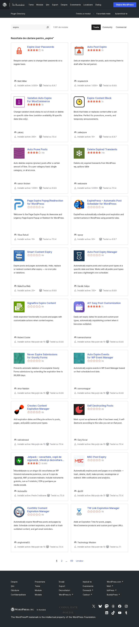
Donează (88, 590)
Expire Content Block (99, 98)
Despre (14, 582)
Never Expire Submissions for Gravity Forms (42, 356)
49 (71, 560)
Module (38, 590)
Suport (62, 586)
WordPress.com (115, 582)
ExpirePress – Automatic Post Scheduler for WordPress (104, 202)
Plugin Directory (18, 13)
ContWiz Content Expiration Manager (38, 510)
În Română (41, 610)
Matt (110, 586)
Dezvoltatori (64, 590)
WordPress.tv (66, 594)
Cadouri (87, 594)
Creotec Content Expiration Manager (38, 407)
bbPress (112, 590)
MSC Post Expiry (96, 456)
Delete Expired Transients (102, 149)
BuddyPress (113, 594)
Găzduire (15, 590)
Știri (12, 586)
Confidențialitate (18, 594)
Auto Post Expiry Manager (102, 251)
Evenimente (88, 586)
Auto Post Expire (97, 46)
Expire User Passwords (40, 46)
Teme (37, 586)
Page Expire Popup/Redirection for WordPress (45, 202)
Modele (38, 594)
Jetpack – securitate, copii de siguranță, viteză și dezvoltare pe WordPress (44, 458)
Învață (61, 582)
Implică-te (87, 582)
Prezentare (40, 582)
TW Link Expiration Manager (103, 508)
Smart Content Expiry (39, 251)
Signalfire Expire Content (41, 303)
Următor (79, 561)
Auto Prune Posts (37, 149)
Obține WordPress (125, 5)
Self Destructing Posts (100, 405)
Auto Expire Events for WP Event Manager (100, 356)
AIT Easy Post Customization (104, 303)
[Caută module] (47, 27)
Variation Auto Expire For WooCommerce (39, 100)
